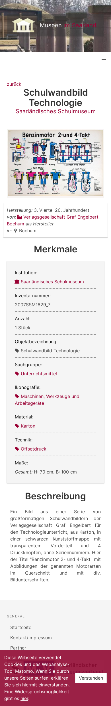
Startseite (20, 627)
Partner (18, 648)
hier (24, 698)
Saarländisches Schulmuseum (56, 111)
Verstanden (91, 678)
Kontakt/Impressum (31, 637)
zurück (14, 84)
